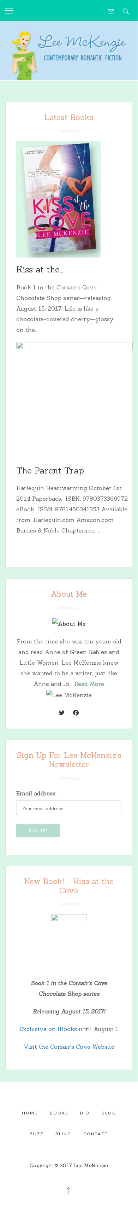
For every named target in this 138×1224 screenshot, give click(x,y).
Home (30, 1113)
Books (59, 1113)
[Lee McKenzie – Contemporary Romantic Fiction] (68, 53)
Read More (89, 683)
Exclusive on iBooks (48, 1028)
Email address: (36, 793)
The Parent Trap (50, 470)
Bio (85, 1113)
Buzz (36, 1133)
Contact (95, 1133)
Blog (109, 1113)
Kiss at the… (39, 269)
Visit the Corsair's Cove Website (69, 1046)
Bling (63, 1133)
